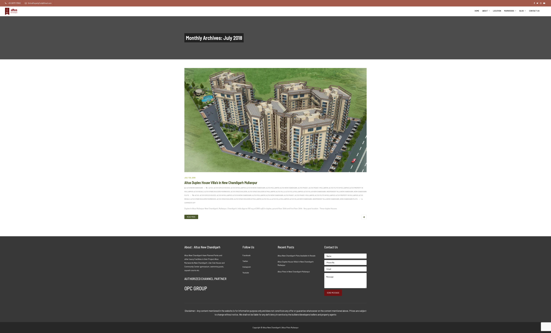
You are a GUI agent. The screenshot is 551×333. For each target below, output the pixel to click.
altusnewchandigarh (194, 188)
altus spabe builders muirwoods (217, 191)
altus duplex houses (222, 188)
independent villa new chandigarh (340, 191)
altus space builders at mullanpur (261, 191)
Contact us (534, 10)
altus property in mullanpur (346, 195)
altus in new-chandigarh (255, 188)
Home (477, 10)
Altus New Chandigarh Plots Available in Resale (296, 255)
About (485, 10)
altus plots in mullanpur (339, 188)
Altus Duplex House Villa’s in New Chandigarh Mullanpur (220, 183)
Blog (521, 10)
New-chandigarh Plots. (349, 199)
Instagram (246, 267)
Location (497, 10)
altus (210, 188)
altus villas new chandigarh (314, 191)
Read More (191, 217)
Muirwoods (509, 10)
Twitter (245, 261)
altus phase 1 (303, 188)
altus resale (199, 191)
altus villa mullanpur (294, 191)
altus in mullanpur (238, 188)
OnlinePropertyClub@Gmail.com (40, 3)
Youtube (245, 272)
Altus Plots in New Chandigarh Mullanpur (294, 271)
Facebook (246, 255)
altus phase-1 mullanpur (318, 188)
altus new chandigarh (288, 188)
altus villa (280, 191)
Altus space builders (239, 191)
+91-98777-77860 (14, 3)
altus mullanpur (272, 188)
